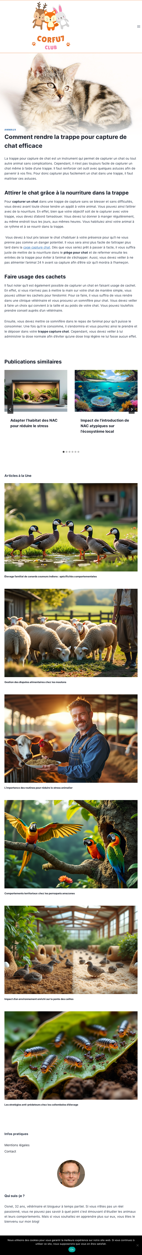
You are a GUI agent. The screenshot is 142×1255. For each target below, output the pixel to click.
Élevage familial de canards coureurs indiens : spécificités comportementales (50, 576)
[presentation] (35, 391)
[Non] (137, 1245)
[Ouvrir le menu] (138, 26)
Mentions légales (17, 1145)
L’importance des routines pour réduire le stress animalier (38, 787)
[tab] (64, 452)
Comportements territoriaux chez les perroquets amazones (39, 893)
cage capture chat (36, 247)
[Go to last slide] (10, 409)
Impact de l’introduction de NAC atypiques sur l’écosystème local (105, 426)
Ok (72, 1249)
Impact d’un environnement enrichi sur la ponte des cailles (38, 999)
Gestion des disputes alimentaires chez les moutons (35, 682)
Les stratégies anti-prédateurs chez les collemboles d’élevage (41, 1104)
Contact (10, 1151)
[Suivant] (132, 409)
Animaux (10, 129)
